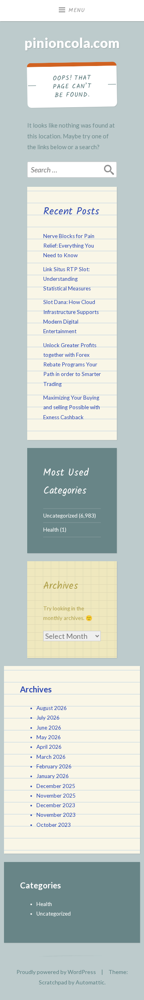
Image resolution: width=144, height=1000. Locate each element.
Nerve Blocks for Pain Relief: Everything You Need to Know (68, 246)
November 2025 (56, 795)
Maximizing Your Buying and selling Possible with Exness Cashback (71, 407)
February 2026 (54, 766)
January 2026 (52, 776)
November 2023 (56, 815)
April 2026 (49, 747)
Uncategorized (60, 515)
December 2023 (55, 805)
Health (51, 529)
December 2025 (55, 786)
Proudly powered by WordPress (56, 971)
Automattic (90, 982)
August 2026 (51, 708)
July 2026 (48, 717)
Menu (76, 10)
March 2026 (51, 757)
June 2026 (48, 727)
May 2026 (48, 737)
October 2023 (53, 825)
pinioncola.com (72, 42)
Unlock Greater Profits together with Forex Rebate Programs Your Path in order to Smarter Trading (72, 364)
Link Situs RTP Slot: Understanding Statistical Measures (67, 279)
